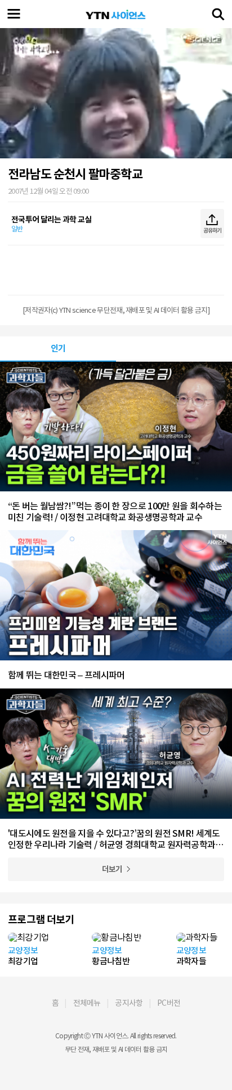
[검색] (218, 14)
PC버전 (168, 1003)
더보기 (112, 869)
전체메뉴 (87, 1003)
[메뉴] (14, 14)
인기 (58, 348)
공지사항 (128, 1003)
